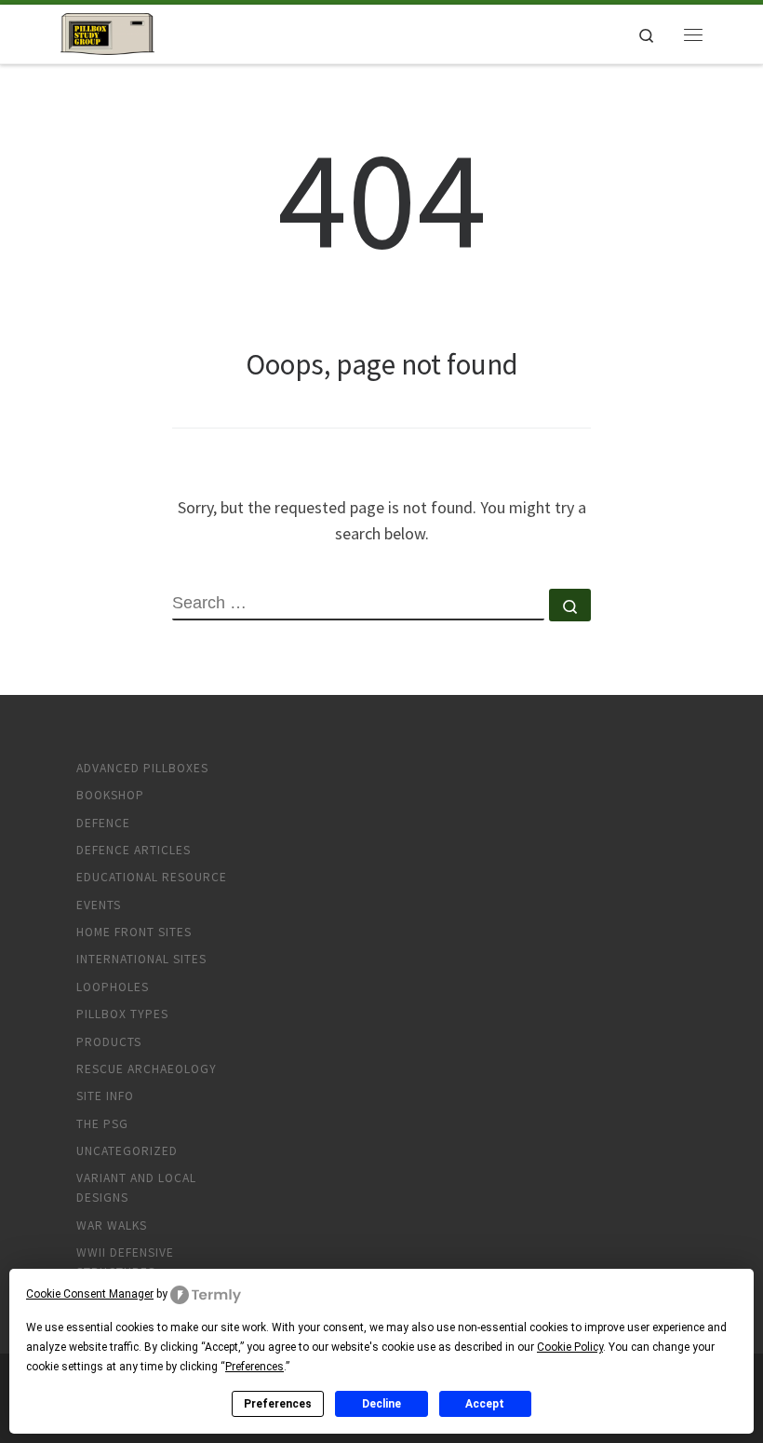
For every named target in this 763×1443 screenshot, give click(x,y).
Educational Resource (151, 877)
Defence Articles (133, 850)
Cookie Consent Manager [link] (90, 1293)
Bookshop (110, 795)
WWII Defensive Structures (125, 1262)
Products (108, 1042)
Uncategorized (127, 1151)
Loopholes (112, 987)
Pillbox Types (122, 1014)
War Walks (111, 1225)
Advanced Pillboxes (142, 768)
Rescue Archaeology (146, 1069)
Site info (105, 1096)
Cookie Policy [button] (570, 1347)
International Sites (141, 959)
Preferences (278, 1403)
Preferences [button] (254, 1366)
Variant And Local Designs (136, 1187)
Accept (484, 1403)
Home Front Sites (134, 932)
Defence (103, 823)
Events (98, 905)
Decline (381, 1403)
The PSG (102, 1124)
